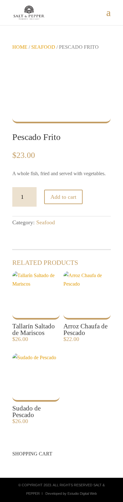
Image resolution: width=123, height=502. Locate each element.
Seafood (43, 47)
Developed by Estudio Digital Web (71, 493)
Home (19, 47)
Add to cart (63, 197)
